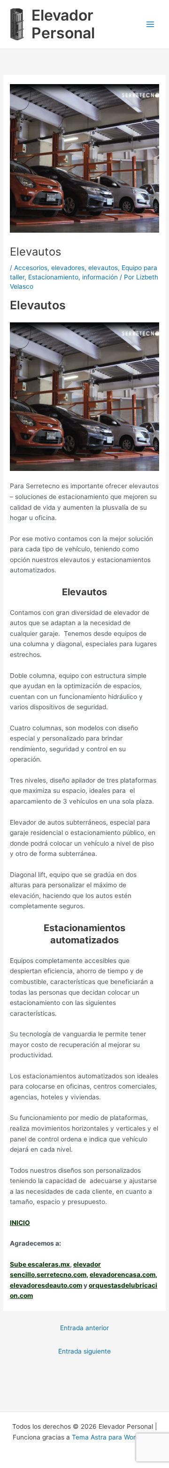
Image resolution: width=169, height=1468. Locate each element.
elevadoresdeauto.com (46, 1285)
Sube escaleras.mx (40, 1264)
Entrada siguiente (84, 1351)
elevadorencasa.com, (123, 1274)
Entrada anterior (84, 1328)
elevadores (67, 267)
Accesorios (30, 267)
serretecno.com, (62, 1274)
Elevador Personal (63, 24)
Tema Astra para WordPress (114, 1437)
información (100, 277)
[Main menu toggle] (150, 24)
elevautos (103, 267)
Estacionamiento (53, 277)
